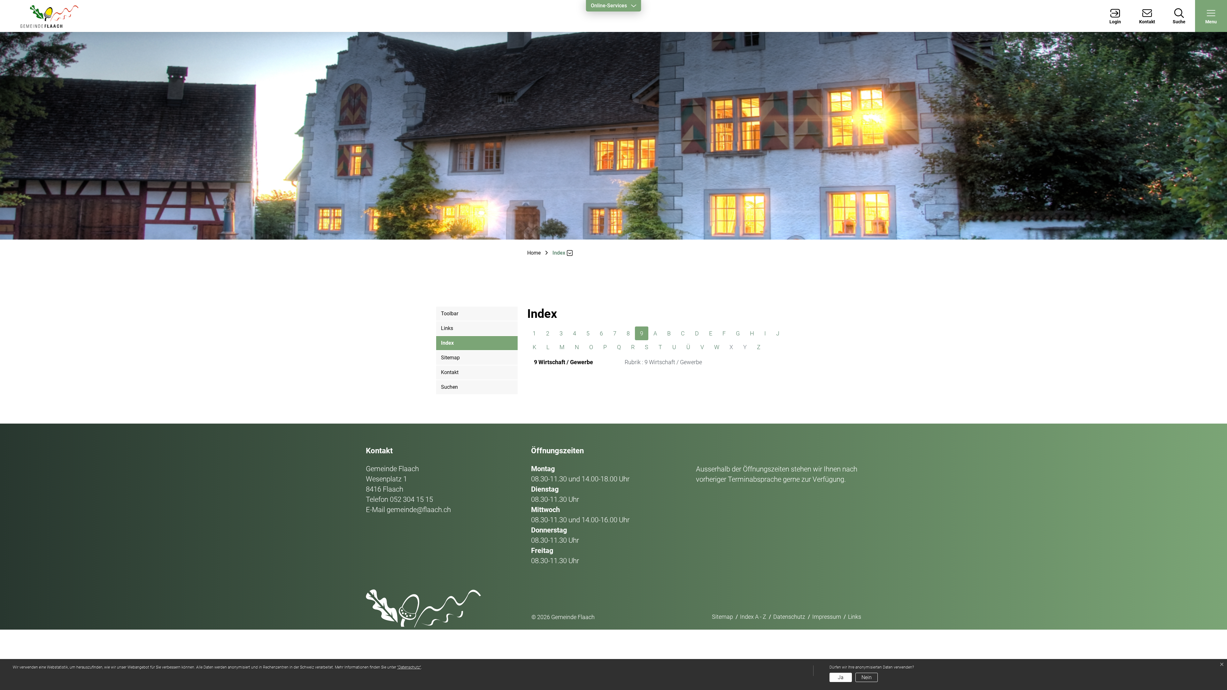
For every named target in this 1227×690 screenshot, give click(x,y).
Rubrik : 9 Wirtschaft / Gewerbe (663, 362)
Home (534, 253)
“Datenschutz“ (409, 667)
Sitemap (450, 358)
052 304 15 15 (411, 499)
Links (447, 328)
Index (447, 345)
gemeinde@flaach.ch (419, 510)
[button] (1211, 16)
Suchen (449, 387)
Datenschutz (789, 616)
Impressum (826, 616)
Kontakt (450, 372)
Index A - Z (753, 616)
